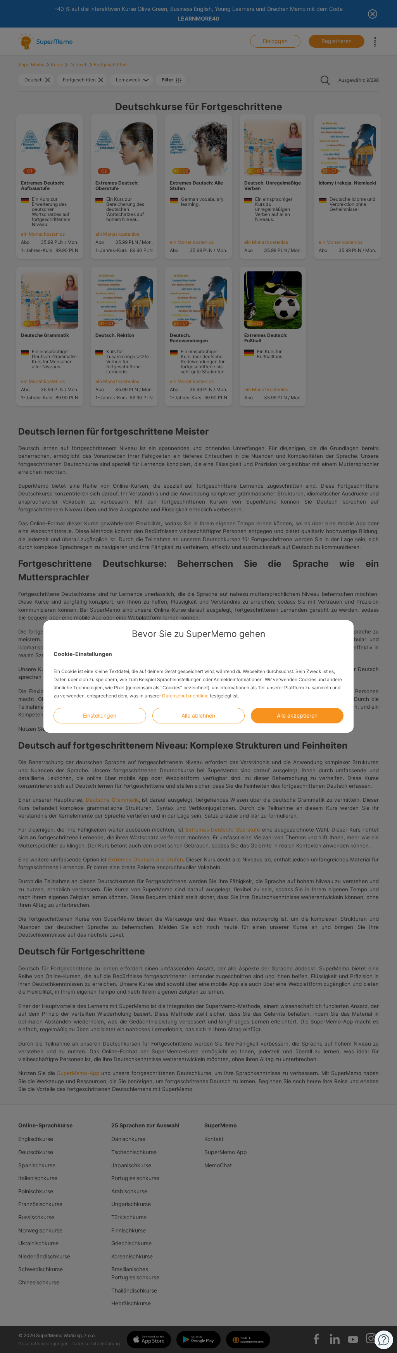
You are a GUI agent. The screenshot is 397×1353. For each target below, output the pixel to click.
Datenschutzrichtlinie (185, 696)
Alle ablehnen (198, 715)
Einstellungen (99, 715)
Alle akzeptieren (297, 715)
